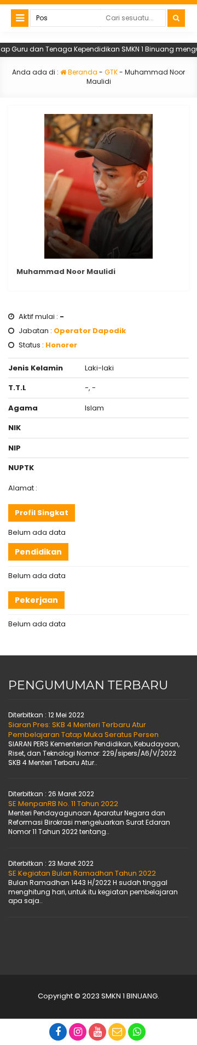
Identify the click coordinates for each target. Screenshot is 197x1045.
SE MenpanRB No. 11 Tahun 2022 (63, 803)
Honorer (61, 345)
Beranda (81, 72)
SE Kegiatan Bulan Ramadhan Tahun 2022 (82, 873)
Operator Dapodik (90, 331)
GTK (111, 72)
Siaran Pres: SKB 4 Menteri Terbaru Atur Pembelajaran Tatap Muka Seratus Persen (83, 729)
